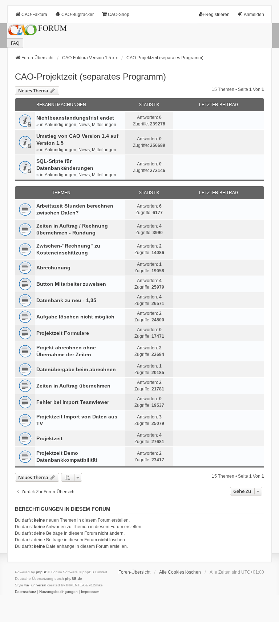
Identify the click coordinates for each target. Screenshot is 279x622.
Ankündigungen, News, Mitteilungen (80, 124)
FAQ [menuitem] (15, 43)
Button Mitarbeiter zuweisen (71, 284)
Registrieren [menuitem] (217, 14)
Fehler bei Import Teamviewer (72, 402)
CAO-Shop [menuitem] (118, 14)
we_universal (35, 585)
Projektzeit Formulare (62, 333)
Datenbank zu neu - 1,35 (66, 300)
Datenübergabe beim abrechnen (76, 369)
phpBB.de (73, 579)
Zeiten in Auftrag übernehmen (73, 386)
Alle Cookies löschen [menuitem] (180, 572)
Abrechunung (53, 267)
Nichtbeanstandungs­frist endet (75, 118)
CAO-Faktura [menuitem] (34, 14)
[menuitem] (25, 592)
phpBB (42, 572)
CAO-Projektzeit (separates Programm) (90, 76)
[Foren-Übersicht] (139, 35)
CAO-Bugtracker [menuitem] (77, 14)
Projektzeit (49, 438)
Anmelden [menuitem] (254, 14)
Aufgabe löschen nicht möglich (75, 317)
